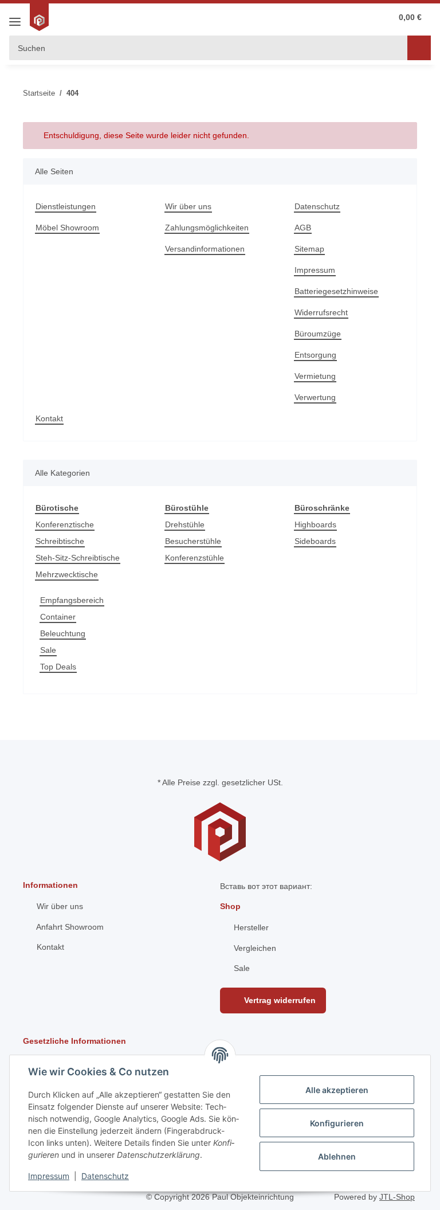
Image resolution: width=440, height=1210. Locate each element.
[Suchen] (419, 48)
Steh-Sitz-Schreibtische (78, 557)
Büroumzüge (317, 333)
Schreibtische (60, 541)
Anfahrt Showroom (69, 926)
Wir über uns (188, 206)
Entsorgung (315, 354)
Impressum (314, 270)
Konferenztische (65, 524)
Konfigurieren (337, 1123)
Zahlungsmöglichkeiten (207, 227)
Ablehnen (337, 1156)
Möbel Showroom (67, 227)
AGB (302, 227)
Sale (48, 650)
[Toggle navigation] (15, 17)
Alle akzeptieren (336, 1090)
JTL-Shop (397, 1196)
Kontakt (49, 418)
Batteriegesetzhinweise (336, 291)
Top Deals (58, 666)
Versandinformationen (205, 248)
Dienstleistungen (66, 206)
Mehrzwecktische (67, 574)
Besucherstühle (193, 541)
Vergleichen (253, 948)
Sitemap (309, 248)
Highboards (315, 524)
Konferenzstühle (194, 557)
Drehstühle (185, 524)
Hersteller (250, 927)
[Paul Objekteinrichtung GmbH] (41, 17)
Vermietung (315, 376)
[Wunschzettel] (335, 17)
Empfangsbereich (72, 600)
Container (58, 616)
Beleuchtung (62, 633)
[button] (358, 17)
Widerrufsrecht (321, 312)
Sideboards (315, 541)
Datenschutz (317, 206)
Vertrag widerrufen (279, 1000)
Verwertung (315, 397)
